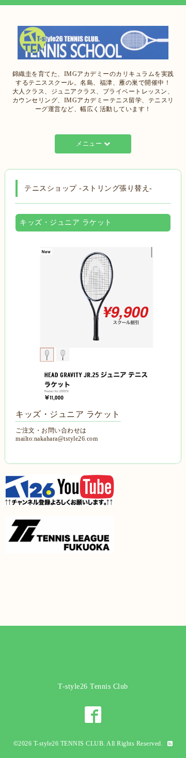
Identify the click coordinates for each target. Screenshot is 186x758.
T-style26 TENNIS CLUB (69, 743)
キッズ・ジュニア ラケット (68, 414)
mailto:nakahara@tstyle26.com (57, 438)
